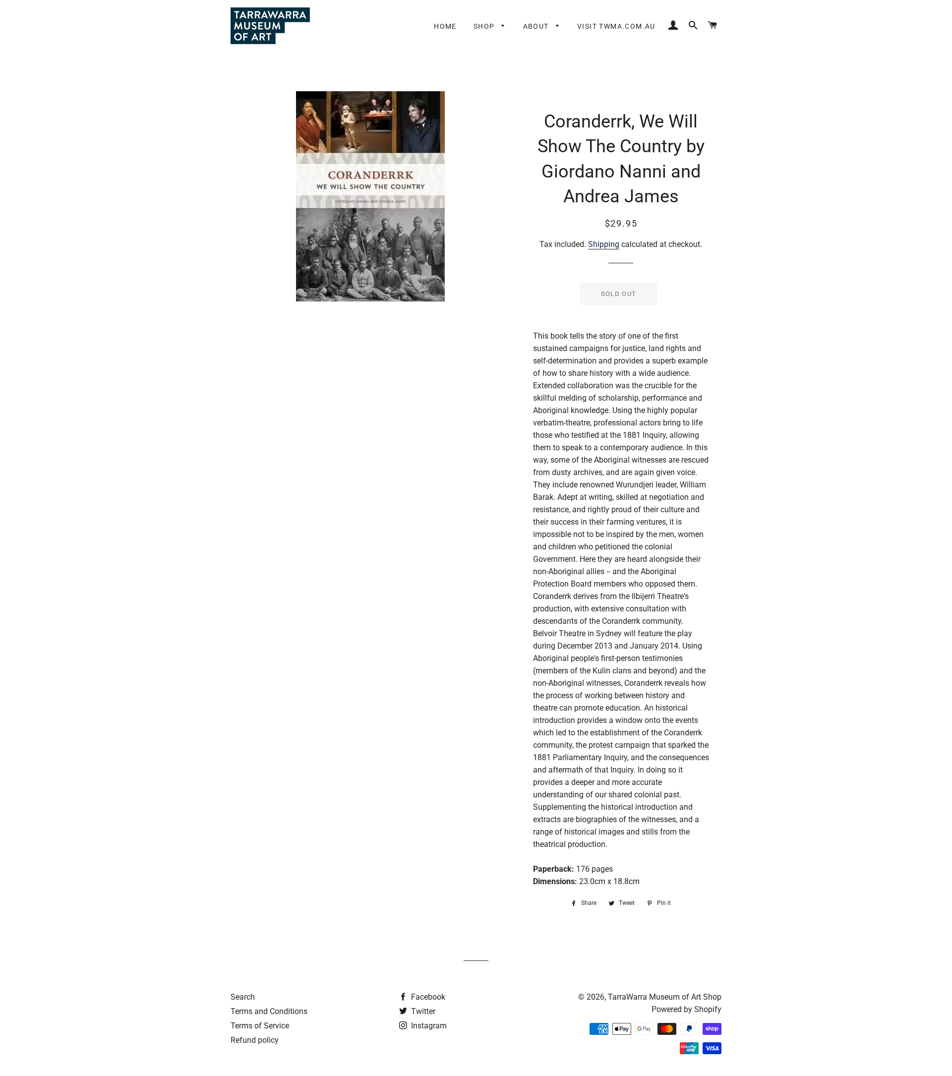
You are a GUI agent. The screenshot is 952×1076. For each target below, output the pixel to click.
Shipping (603, 244)
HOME (445, 26)
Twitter (422, 1011)
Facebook (427, 997)
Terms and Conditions (269, 1011)
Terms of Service (260, 1025)
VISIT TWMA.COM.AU (616, 26)
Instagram (428, 1025)
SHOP (485, 26)
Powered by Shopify (686, 1009)
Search (243, 997)
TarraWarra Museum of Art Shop (664, 997)
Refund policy (255, 1040)
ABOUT (537, 26)
